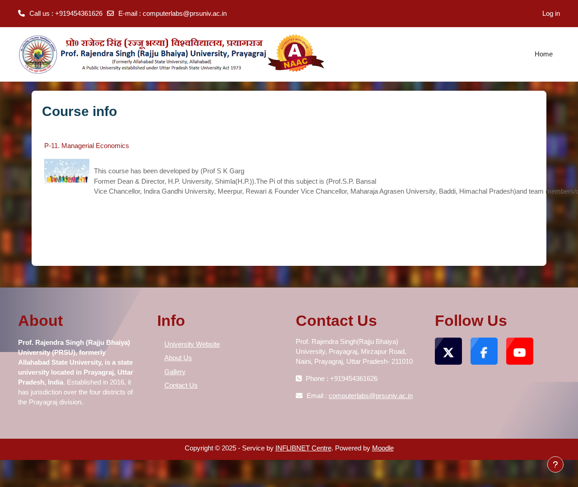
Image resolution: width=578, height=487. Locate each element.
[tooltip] (76, 362)
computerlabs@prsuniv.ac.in (185, 13)
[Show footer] (555, 464)
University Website (192, 344)
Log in (551, 13)
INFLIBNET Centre (303, 448)
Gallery (175, 372)
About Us (178, 358)
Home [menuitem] (544, 54)
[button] (76, 362)
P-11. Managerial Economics (86, 145)
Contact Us (181, 385)
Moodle (383, 448)
